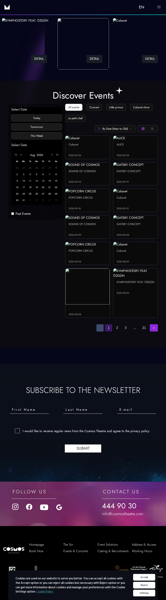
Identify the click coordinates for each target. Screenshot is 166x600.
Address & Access (144, 544)
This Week (37, 136)
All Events (73, 107)
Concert (94, 107)
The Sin (68, 544)
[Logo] (7, 7)
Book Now (36, 551)
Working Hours (142, 551)
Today (36, 118)
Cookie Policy (44, 591)
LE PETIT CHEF (75, 118)
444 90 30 (119, 505)
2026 (40, 155)
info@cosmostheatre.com (122, 514)
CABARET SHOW (141, 107)
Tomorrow (37, 127)
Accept (144, 577)
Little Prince (116, 107)
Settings (144, 593)
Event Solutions (108, 544)
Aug (32, 155)
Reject (144, 585)
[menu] (159, 7)
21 (144, 327)
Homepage (36, 544)
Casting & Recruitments (113, 551)
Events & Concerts (75, 551)
